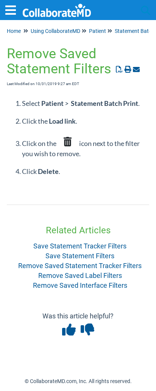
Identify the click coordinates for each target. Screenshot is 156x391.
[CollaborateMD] (57, 6)
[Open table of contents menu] (13, 9)
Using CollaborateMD (55, 31)
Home (14, 31)
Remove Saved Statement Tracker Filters (80, 266)
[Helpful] (69, 332)
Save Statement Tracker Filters (79, 246)
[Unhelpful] (87, 332)
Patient (97, 31)
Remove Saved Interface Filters (80, 285)
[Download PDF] (119, 69)
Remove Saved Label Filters (80, 275)
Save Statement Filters (79, 256)
